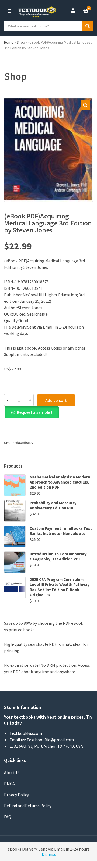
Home (8, 42)
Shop (21, 42)
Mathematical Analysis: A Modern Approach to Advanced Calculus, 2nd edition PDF (60, 482)
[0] (85, 11)
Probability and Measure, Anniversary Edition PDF (53, 505)
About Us (12, 772)
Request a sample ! (34, 412)
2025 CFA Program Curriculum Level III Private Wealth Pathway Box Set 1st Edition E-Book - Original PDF (59, 587)
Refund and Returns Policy (27, 805)
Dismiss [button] (49, 854)
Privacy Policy (16, 794)
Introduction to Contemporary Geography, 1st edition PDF (58, 556)
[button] (85, 105)
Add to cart (56, 400)
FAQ (7, 816)
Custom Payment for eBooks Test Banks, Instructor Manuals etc (61, 531)
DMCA (9, 783)
